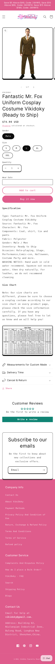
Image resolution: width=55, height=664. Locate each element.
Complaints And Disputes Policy (24, 563)
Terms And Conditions (18, 531)
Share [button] (9, 388)
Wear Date (7, 177)
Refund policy (13, 544)
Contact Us (11, 495)
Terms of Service (15, 538)
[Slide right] (34, 87)
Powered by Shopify (34, 659)
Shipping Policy (15, 589)
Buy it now (27, 199)
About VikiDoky (14, 501)
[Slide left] (21, 87)
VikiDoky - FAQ (14, 576)
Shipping (6, 126)
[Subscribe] (43, 470)
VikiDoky (23, 659)
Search (9, 583)
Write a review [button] (27, 419)
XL (37, 148)
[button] (3, 17)
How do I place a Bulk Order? (23, 569)
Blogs (8, 596)
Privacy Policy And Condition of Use (25, 516)
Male (8, 136)
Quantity (6, 162)
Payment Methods (15, 508)
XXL (8, 155)
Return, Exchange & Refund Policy (26, 525)
